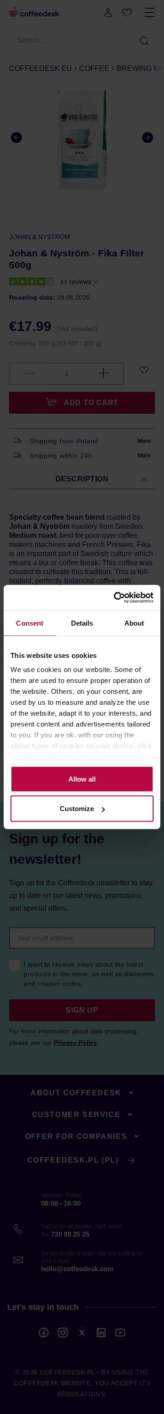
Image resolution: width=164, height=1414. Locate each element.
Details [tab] (82, 623)
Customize (77, 808)
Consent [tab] (29, 623)
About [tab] (134, 623)
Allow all (82, 778)
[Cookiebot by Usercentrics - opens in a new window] (116, 598)
